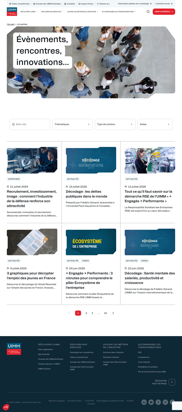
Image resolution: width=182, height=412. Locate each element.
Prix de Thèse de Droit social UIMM (152, 372)
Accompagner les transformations (149, 346)
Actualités (71, 4)
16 (105, 313)
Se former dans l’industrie (113, 352)
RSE (140, 352)
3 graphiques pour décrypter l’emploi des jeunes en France (31, 275)
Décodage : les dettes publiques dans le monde (86, 193)
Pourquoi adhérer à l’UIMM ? (49, 364)
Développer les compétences (81, 352)
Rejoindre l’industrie (111, 357)
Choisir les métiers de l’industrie (115, 346)
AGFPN (130, 400)
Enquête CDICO (74, 400)
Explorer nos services (78, 346)
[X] (165, 402)
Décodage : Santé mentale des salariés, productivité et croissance (150, 278)
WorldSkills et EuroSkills (148, 367)
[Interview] (14, 179)
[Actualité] (73, 179)
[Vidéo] (85, 261)
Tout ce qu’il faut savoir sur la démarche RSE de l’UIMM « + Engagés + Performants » (148, 196)
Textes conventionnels (21, 4)
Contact (91, 403)
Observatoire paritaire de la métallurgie (133, 3)
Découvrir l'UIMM (49, 344)
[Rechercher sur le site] (148, 11)
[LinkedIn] (144, 402)
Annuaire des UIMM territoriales (48, 4)
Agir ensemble (44, 354)
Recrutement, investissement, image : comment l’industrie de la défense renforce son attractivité (32, 198)
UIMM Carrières (162, 11)
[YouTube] (151, 402)
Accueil (11, 24)
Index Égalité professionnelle (110, 400)
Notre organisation (45, 349)
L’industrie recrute (163, 3)
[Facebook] (158, 402)
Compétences (143, 357)
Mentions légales (57, 400)
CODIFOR (89, 400)
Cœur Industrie (144, 362)
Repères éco (104, 4)
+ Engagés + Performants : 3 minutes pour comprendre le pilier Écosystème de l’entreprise (89, 280)
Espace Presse (87, 4)
